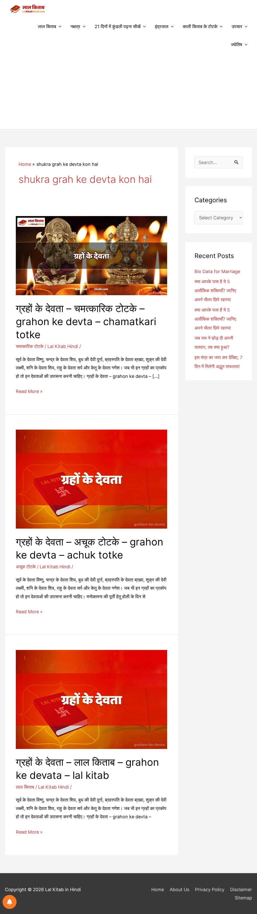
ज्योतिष (236, 44)
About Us (179, 889)
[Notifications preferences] (10, 902)
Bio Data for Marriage (217, 271)
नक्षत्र (75, 26)
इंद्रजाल (161, 26)
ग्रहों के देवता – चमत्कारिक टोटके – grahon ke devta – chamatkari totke (86, 321)
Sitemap (243, 897)
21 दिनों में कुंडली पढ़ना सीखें (118, 26)
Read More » (29, 391)
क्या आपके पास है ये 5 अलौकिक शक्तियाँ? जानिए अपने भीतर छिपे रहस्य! (215, 290)
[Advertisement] (128, 91)
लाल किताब (47, 26)
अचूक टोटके (26, 566)
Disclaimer (241, 889)
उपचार (237, 26)
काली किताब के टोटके (200, 26)
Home (157, 889)
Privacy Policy (209, 889)
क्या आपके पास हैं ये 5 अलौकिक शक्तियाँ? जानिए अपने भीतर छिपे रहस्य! (215, 319)
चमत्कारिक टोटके (29, 346)
